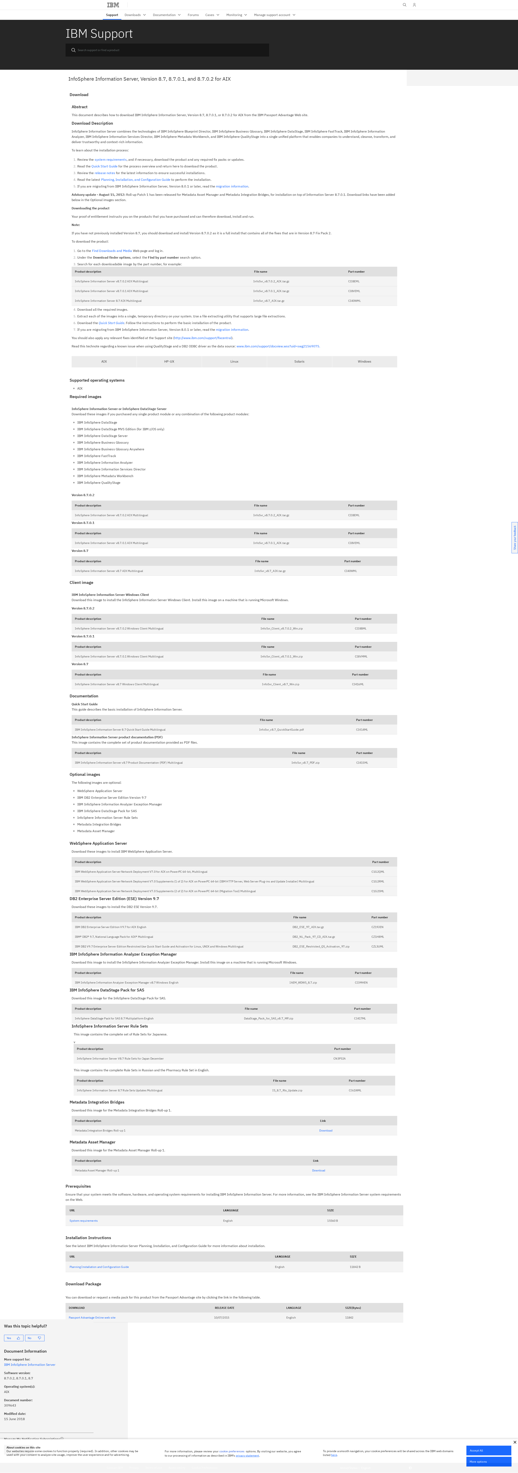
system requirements (111, 159)
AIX (104, 361)
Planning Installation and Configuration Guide (99, 1267)
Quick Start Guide (104, 166)
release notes (105, 173)
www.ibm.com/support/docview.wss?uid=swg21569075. (278, 346)
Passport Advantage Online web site (92, 1317)
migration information (232, 186)
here (334, 1455)
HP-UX (169, 361)
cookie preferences (232, 1451)
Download (325, 1130)
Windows (364, 361)
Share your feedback (514, 538)
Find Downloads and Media (112, 251)
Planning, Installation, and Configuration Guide (136, 180)
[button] (515, 1442)
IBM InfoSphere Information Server (29, 1365)
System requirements (84, 1221)
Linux (234, 361)
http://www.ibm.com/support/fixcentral (202, 338)
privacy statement (247, 1455)
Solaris (299, 361)
